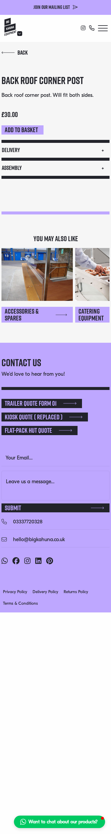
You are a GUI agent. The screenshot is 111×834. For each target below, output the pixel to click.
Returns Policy (76, 591)
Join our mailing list (51, 7)
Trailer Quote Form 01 (31, 403)
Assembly (12, 168)
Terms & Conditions (20, 603)
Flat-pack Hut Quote (28, 430)
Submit (13, 507)
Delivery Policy (45, 591)
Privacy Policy (15, 591)
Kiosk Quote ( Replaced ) (33, 417)
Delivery (11, 150)
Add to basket (21, 129)
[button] (59, 822)
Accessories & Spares (21, 315)
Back (22, 52)
